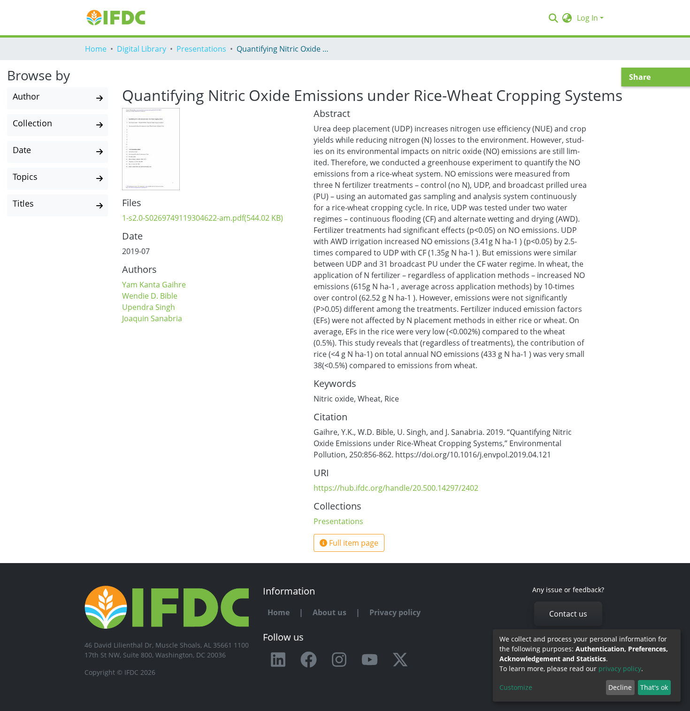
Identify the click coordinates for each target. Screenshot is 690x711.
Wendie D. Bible (149, 296)
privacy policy (619, 668)
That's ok (654, 687)
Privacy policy (395, 612)
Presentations (201, 49)
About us (329, 612)
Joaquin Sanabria (152, 318)
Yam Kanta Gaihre (154, 284)
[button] (567, 17)
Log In (587, 18)
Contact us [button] (568, 614)
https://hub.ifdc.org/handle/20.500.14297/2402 (396, 488)
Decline (620, 687)
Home (96, 49)
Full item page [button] (352, 543)
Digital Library (141, 49)
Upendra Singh (148, 307)
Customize (515, 687)
